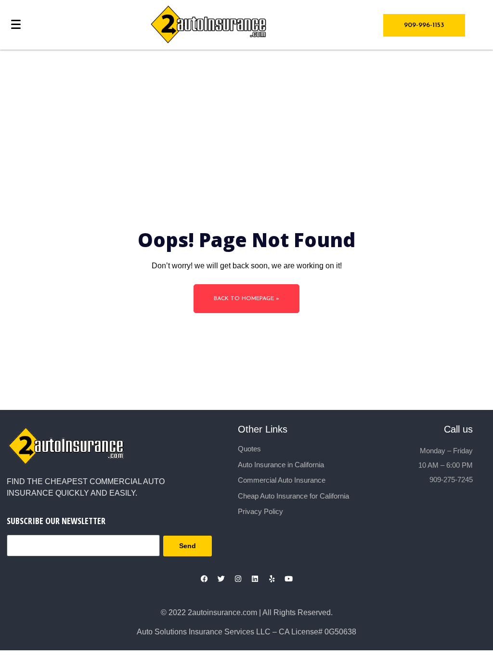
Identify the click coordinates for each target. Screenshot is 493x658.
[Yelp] (272, 578)
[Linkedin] (255, 578)
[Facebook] (204, 578)
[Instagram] (238, 578)
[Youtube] (289, 578)
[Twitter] (221, 578)
